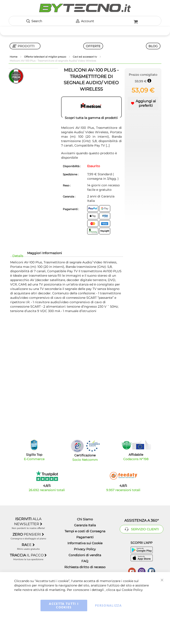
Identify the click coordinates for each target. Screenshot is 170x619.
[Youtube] (132, 571)
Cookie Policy (132, 590)
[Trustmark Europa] (92, 446)
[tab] (17, 255)
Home (14, 56)
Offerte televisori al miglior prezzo (45, 56)
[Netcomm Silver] (77, 446)
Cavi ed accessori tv (85, 56)
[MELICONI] (91, 107)
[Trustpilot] (47, 476)
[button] (143, 103)
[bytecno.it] (85, 8)
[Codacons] (136, 445)
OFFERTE (93, 46)
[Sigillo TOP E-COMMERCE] (34, 445)
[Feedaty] (123, 476)
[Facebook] (151, 571)
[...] (108, 145)
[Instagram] (141, 571)
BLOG (153, 46)
